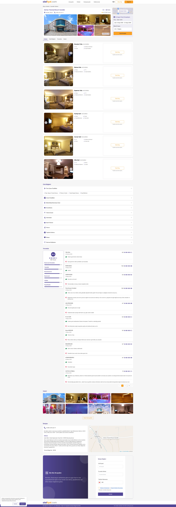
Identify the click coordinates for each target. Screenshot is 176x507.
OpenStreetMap (126, 451)
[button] (108, 10)
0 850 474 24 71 (59, 12)
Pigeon (121, 451)
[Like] (103, 10)
